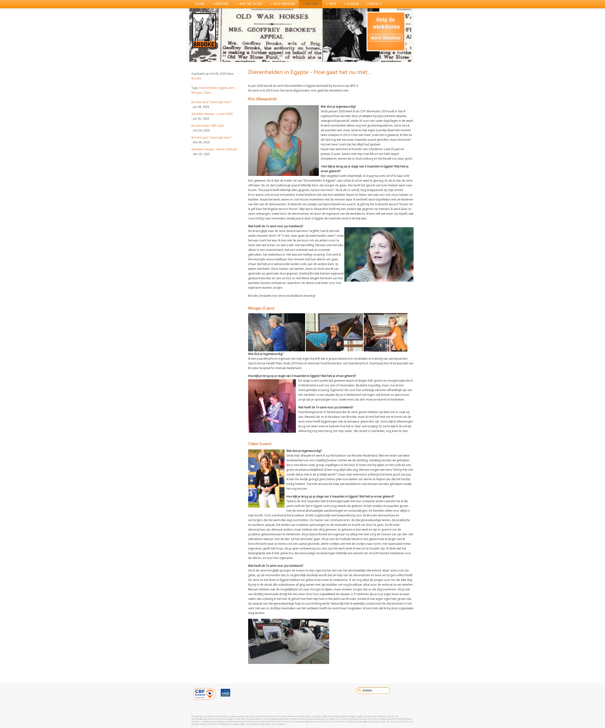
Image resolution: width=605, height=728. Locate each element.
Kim (231, 88)
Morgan (196, 93)
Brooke (196, 78)
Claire (207, 93)
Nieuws (312, 4)
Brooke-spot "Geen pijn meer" (211, 102)
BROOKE (221, 4)
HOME (200, 4)
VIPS (332, 4)
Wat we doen (250, 4)
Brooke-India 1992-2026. (208, 126)
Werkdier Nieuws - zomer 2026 (212, 114)
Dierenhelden (208, 88)
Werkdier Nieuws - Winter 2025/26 (214, 149)
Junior (352, 4)
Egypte (223, 88)
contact (374, 4)
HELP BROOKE (283, 4)
